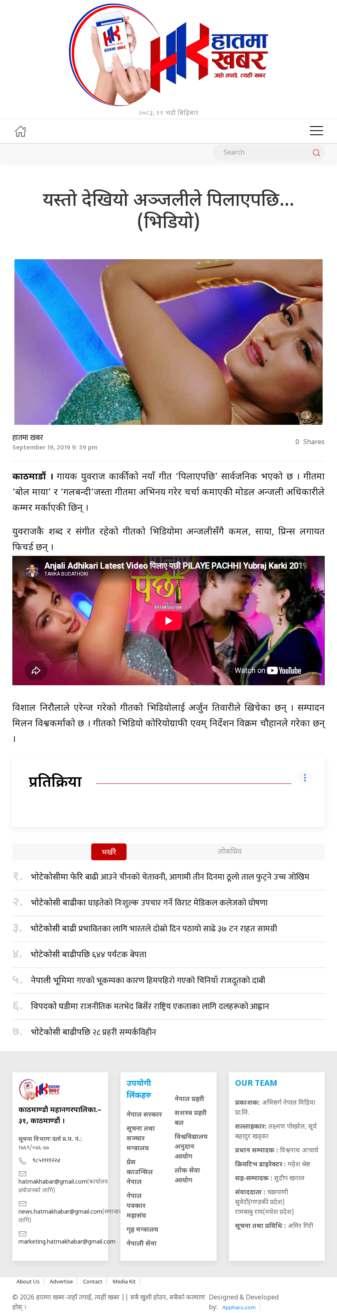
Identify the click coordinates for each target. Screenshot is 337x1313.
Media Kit (124, 1281)
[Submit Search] (316, 153)
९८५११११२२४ (46, 1161)
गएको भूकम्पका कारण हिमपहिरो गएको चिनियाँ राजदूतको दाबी (148, 981)
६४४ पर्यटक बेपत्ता (88, 955)
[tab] (108, 852)
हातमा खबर (27, 438)
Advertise (61, 1281)
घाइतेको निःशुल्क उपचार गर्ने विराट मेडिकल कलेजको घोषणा (149, 903)
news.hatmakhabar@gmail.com (60, 1212)
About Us (27, 1281)
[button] (316, 131)
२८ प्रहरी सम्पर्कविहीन (93, 1032)
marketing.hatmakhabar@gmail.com (66, 1242)
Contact (92, 1281)
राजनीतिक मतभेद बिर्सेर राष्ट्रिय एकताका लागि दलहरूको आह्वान (150, 1007)
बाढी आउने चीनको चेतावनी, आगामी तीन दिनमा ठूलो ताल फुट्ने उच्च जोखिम (170, 877)
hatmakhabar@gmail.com (52, 1182)
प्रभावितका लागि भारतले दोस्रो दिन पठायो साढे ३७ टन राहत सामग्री (153, 929)
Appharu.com (239, 1307)
